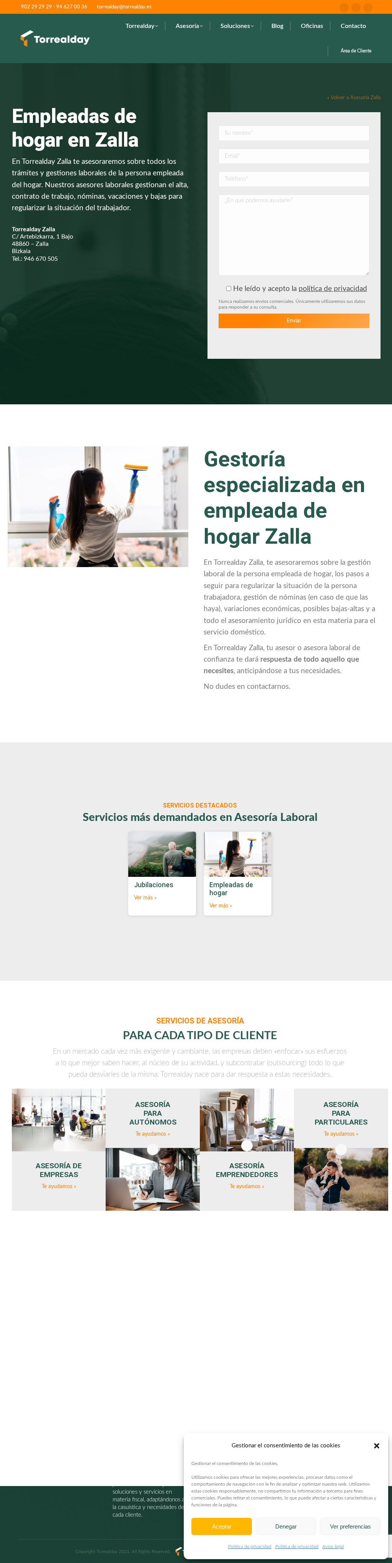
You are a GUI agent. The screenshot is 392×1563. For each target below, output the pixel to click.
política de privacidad (333, 289)
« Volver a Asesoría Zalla (354, 97)
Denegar (286, 1526)
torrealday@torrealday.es (124, 7)
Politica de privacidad (249, 1546)
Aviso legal (333, 1546)
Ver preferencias (350, 1526)
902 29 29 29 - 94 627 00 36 (54, 7)
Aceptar (222, 1526)
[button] (377, 1446)
